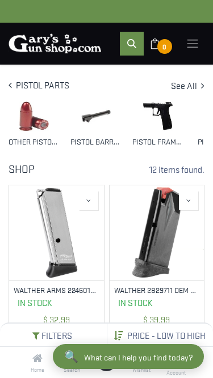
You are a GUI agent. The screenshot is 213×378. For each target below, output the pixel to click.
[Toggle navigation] (192, 44)
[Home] (37, 358)
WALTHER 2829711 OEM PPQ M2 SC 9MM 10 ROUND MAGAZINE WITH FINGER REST (157, 290)
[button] (166, 335)
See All (185, 85)
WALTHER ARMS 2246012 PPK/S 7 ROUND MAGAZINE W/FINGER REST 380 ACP (56, 290)
